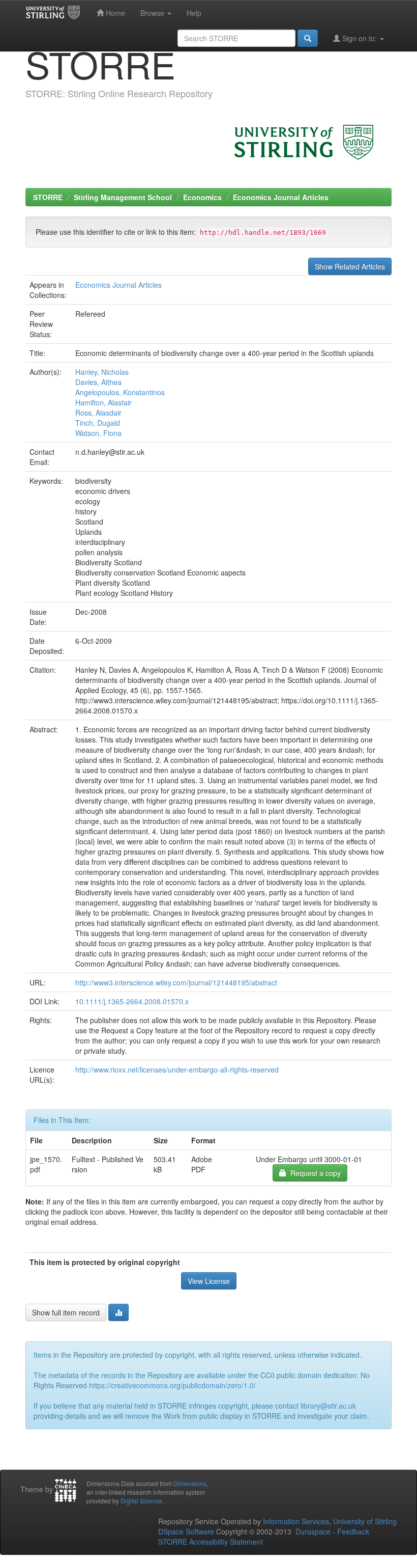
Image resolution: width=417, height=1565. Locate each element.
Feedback (353, 1531)
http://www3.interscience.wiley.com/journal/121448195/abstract (176, 982)
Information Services (296, 1521)
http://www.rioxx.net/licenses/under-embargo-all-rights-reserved (177, 1069)
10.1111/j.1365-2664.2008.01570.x (132, 1001)
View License (209, 1281)
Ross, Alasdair (98, 412)
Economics (202, 197)
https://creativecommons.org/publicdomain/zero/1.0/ (172, 1385)
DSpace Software (186, 1531)
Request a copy (313, 1173)
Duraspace (313, 1531)
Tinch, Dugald (97, 423)
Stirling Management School (123, 197)
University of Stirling (365, 1521)
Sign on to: (359, 38)
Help (194, 13)
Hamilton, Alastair (103, 402)
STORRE (48, 197)
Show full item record (66, 1312)
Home (114, 13)
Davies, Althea (98, 382)
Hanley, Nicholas (102, 372)
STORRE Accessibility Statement (210, 1541)
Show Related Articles (350, 266)
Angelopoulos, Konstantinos (120, 392)
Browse (153, 13)
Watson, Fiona (98, 433)
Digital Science (141, 1500)
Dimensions (189, 1483)
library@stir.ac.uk (328, 1406)
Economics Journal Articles (281, 197)
